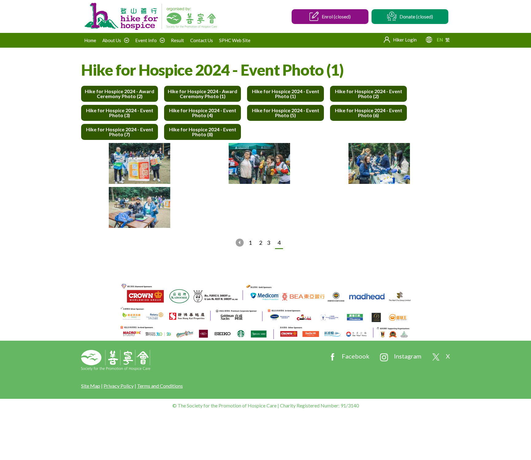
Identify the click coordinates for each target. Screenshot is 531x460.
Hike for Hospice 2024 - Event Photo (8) (202, 131)
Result (177, 40)
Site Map (90, 386)
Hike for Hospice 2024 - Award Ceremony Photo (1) (202, 93)
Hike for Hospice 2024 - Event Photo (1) (285, 93)
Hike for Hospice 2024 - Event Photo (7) (119, 131)
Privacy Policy (119, 386)
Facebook (355, 356)
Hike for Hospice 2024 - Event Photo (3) (119, 112)
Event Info (146, 40)
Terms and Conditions (160, 386)
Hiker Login (405, 39)
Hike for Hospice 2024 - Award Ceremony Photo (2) (119, 93)
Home (90, 40)
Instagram (407, 356)
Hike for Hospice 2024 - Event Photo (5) (285, 112)
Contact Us (201, 40)
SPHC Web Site (234, 40)
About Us (111, 40)
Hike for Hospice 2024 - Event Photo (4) (202, 112)
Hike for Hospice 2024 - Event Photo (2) (368, 93)
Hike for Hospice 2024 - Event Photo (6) (368, 112)
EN (440, 39)
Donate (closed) (416, 16)
